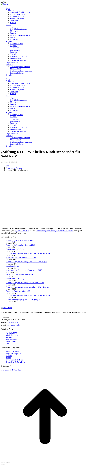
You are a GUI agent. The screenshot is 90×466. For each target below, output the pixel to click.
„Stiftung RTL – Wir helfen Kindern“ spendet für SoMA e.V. (28, 253)
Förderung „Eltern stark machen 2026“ (20, 241)
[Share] (4, 462)
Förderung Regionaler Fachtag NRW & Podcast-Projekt (26, 262)
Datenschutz (16, 370)
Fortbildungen (11, 341)
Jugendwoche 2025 (22, 231)
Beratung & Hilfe (12, 351)
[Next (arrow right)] (4, 464)
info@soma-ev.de (13, 325)
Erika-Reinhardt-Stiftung (15, 249)
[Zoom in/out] (9, 462)
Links (8, 344)
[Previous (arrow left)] (2, 464)
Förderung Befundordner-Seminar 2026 (20, 245)
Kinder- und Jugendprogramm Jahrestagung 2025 (24, 299)
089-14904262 (12, 322)
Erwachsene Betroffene (14, 360)
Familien (9, 356)
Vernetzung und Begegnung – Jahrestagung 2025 (24, 270)
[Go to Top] (45, 460)
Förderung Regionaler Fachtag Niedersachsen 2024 (25, 283)
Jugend (8, 358)
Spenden (9, 337)
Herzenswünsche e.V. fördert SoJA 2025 (21, 258)
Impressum (5, 370)
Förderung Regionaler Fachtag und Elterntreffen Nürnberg (27, 287)
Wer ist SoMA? (11, 333)
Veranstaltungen (11, 339)
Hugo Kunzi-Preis (12, 266)
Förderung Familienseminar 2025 (18, 291)
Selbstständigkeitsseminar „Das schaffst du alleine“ (54, 231)
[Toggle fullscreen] (7, 462)
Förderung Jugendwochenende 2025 (19, 274)
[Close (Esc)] (2, 462)
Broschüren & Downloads (15, 362)
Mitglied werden (12, 335)
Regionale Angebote (13, 354)
